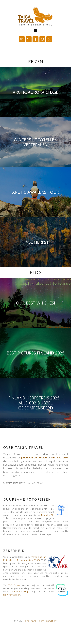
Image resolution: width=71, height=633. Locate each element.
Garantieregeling (20, 591)
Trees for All (47, 515)
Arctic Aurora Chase (35, 91)
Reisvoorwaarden (11, 594)
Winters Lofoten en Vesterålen (35, 142)
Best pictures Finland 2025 (35, 352)
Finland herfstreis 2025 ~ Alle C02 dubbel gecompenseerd (35, 402)
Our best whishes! (35, 302)
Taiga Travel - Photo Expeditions (35, 16)
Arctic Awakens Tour (35, 191)
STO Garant (14, 585)
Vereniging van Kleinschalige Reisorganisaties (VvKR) (24, 558)
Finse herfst (35, 241)
